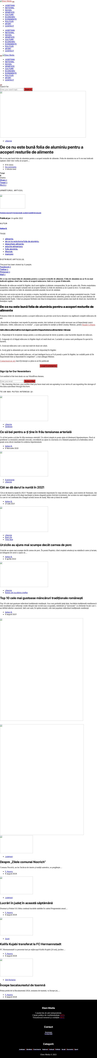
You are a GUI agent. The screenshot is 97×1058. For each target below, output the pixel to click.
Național (9, 8)
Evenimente (11, 19)
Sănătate (10, 12)
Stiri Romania (10, 980)
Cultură (9, 14)
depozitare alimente (14, 244)
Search (28, 89)
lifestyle (8, 251)
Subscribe (29, 381)
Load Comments (48, 366)
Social (8, 10)
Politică (9, 21)
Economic (10, 17)
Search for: (4, 86)
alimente (9, 239)
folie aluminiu (11, 249)
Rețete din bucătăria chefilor (16, 592)
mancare (9, 254)
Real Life (8, 537)
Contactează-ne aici (8, 361)
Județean (10, 5)
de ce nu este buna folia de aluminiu (22, 241)
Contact (9, 26)
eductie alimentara (13, 246)
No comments (10, 167)
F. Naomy (9, 871)
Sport (8, 24)
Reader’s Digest (88, 325)
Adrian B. (3, 228)
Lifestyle (8, 141)
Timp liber (9, 539)
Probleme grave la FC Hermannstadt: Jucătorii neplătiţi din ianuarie (20, 213)
